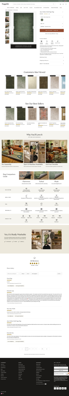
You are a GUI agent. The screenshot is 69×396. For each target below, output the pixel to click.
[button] (60, 4)
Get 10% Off (57, 362)
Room (17, 7)
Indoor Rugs (10, 10)
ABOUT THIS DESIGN (44, 63)
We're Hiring (3, 370)
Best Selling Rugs (22, 365)
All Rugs (20, 375)
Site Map (37, 379)
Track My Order (39, 367)
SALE (61, 7)
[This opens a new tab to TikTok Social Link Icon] (65, 388)
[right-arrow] (64, 83)
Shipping (37, 372)
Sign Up (61, 370)
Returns (37, 374)
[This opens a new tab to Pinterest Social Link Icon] (60, 388)
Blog (1, 369)
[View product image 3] (7, 25)
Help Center (38, 364)
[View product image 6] (7, 42)
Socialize (56, 386)
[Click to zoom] (23, 27)
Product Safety (39, 375)
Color (31, 7)
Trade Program (54, 7)
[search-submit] (20, 274)
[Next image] (34, 27)
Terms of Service (4, 377)
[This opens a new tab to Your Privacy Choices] (45, 384)
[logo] (5, 4)
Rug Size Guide (38, 370)
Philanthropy (3, 367)
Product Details (43, 38)
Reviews (2, 375)
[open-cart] (66, 4)
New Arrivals (21, 364)
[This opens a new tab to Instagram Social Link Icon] (57, 388)
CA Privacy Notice (39, 382)
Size (21, 7)
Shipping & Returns (44, 60)
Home (6, 10)
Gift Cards (20, 379)
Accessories (46, 7)
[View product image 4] (7, 31)
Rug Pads (20, 372)
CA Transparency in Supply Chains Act (43, 380)
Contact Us (38, 365)
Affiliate (2, 374)
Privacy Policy (3, 379)
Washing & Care (43, 57)
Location (3, 391)
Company (3, 362)
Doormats (20, 374)
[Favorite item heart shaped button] (62, 12)
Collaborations (38, 7)
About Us (2, 364)
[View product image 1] (7, 13)
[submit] (54, 4)
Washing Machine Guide (40, 369)
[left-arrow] (5, 83)
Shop (20, 362)
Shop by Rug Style (22, 367)
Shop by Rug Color (22, 369)
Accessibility (38, 377)
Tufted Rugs (15, 10)
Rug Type (26, 7)
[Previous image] (13, 27)
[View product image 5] (7, 36)
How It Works (3, 365)
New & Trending (10, 7)
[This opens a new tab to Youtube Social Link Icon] (63, 388)
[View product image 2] (7, 19)
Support (38, 362)
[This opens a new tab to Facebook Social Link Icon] (55, 388)
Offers (20, 377)
